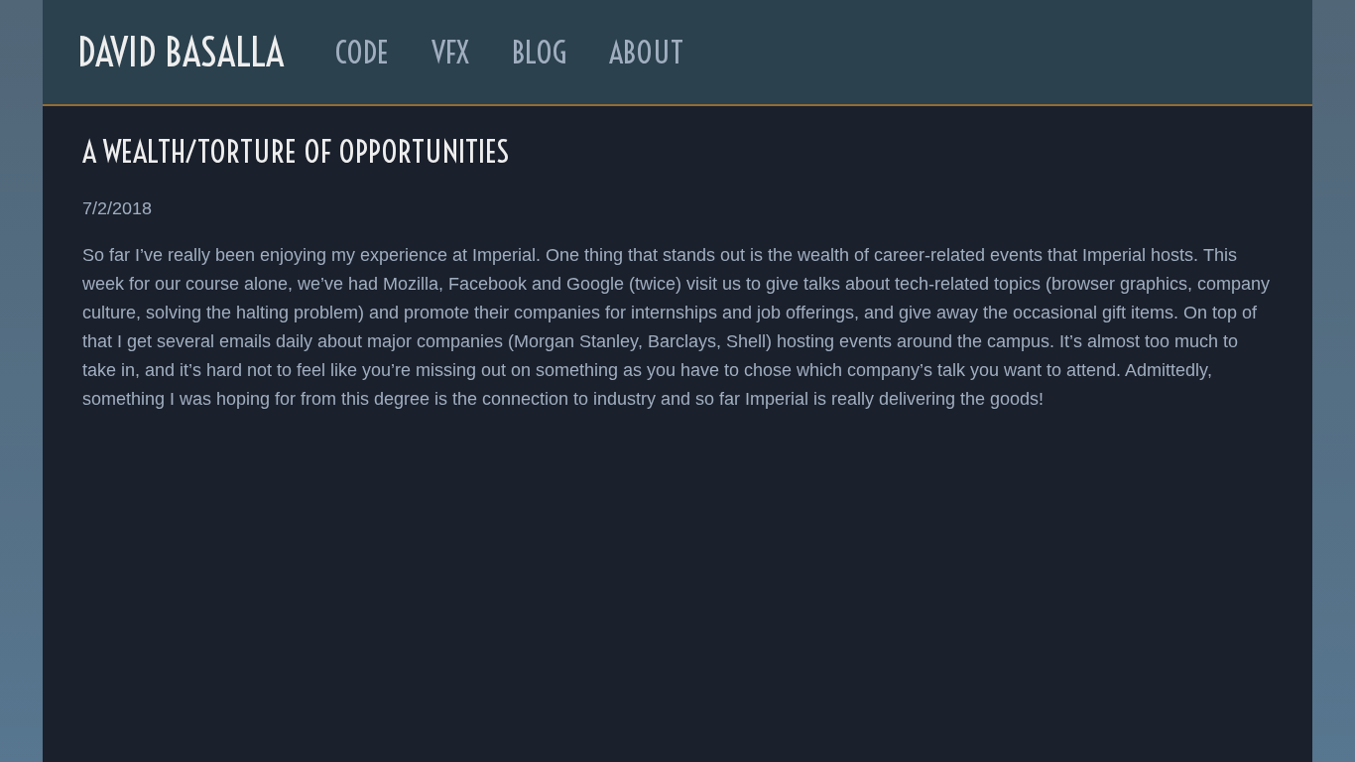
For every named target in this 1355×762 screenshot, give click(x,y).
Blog (539, 52)
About (646, 52)
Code (362, 52)
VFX (450, 52)
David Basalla (180, 52)
